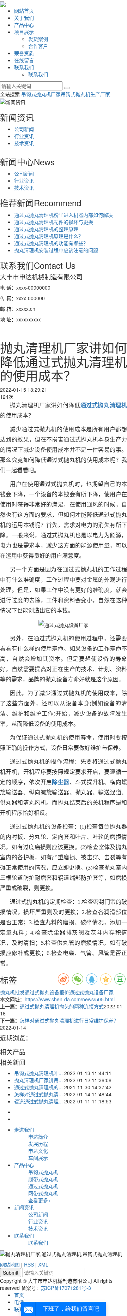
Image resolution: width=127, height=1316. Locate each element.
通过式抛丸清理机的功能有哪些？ (51, 243)
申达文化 (38, 1150)
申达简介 (38, 1136)
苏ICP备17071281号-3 (66, 1287)
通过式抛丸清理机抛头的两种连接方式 (62, 1006)
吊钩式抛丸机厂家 (41, 93)
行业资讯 (24, 136)
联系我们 (24, 67)
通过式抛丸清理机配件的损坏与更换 (53, 221)
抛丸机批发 (12, 992)
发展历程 (38, 1143)
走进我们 (24, 1129)
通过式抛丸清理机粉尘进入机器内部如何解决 (63, 214)
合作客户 (38, 45)
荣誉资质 (24, 53)
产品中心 (24, 24)
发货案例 (38, 38)
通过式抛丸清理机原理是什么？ (48, 235)
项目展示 (24, 31)
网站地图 (10, 1264)
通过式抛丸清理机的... (38, 1087)
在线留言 (24, 60)
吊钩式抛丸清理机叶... (38, 1073)
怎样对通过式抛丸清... (38, 1094)
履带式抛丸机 (43, 1178)
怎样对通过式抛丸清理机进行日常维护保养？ (69, 1020)
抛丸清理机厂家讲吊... (38, 1080)
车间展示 (38, 1157)
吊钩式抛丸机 (43, 1171)
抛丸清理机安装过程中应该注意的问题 (56, 250)
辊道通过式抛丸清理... (38, 1101)
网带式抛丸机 (43, 1193)
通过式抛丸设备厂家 (91, 992)
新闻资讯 (24, 1207)
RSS (29, 1264)
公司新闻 (24, 128)
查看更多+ (39, 1200)
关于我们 (24, 17)
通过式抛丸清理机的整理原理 (46, 228)
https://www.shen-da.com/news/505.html (70, 999)
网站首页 (24, 10)
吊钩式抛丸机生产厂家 (85, 93)
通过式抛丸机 (43, 1186)
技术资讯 (24, 143)
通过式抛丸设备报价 (47, 992)
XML (43, 1264)
